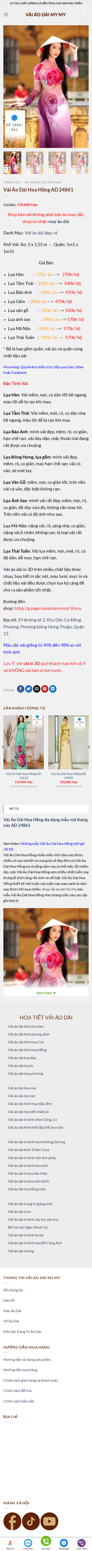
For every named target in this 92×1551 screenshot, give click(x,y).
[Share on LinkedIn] (52, 689)
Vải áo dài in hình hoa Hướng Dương (36, 1142)
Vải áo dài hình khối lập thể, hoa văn (35, 1127)
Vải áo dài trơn (19, 1211)
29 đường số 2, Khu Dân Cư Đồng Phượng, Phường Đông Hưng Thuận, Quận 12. (43, 626)
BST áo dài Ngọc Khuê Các (28, 1227)
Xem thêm (44, 993)
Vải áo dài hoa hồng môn (27, 1189)
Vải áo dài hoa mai (22, 1088)
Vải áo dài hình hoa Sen (26, 1026)
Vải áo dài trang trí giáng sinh (30, 1204)
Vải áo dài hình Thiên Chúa (28, 1149)
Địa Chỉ (10, 1548)
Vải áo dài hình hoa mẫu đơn (30, 1103)
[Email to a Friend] (36, 689)
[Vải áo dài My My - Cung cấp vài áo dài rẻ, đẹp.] (46, 14)
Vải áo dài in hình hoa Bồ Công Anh (35, 1243)
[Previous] (11, 86)
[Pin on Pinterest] (44, 689)
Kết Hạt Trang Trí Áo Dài (22, 1331)
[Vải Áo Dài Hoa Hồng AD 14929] (68, 742)
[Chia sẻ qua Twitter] (28, 689)
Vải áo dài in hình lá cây (26, 1235)
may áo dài (58, 221)
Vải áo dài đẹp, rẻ (41, 232)
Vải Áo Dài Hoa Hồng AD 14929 (68, 776)
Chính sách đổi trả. (17, 1390)
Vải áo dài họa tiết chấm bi (28, 1111)
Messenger (64, 1548)
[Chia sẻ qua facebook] (20, 689)
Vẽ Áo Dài (11, 1321)
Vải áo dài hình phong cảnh (29, 1034)
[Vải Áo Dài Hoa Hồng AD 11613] (23, 742)
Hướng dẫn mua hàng (20, 1370)
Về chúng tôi (13, 1290)
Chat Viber (81, 1548)
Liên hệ (9, 1300)
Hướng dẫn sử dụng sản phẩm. (27, 1359)
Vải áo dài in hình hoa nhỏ (28, 1165)
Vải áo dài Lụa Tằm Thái (43, 182)
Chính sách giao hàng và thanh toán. (30, 1380)
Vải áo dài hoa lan (21, 1096)
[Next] (81, 86)
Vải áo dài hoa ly (20, 1065)
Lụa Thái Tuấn (21, 337)
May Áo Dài (12, 1311)
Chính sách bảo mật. (19, 1401)
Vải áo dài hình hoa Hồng (27, 1050)
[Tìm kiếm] (84, 14)
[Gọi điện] (46, 1542)
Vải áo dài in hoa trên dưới (28, 1181)
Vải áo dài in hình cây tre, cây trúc (33, 1219)
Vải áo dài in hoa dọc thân (27, 1173)
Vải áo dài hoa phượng (25, 1073)
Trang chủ (11, 182)
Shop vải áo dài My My (59, 889)
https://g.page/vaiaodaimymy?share (47, 608)
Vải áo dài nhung (21, 1251)
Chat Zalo (28, 1548)
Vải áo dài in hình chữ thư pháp (32, 1157)
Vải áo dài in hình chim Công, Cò (32, 1119)
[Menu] (6, 14)
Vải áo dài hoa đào (22, 1058)
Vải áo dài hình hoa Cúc (26, 1042)
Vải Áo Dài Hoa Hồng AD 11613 (23, 776)
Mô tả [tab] (14, 808)
